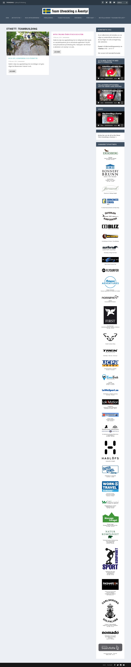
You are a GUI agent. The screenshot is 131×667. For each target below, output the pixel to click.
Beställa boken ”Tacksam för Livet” (112, 18)
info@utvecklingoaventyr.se (112, 46)
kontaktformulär (114, 53)
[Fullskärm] (122, 78)
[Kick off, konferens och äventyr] (28, 43)
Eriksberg (78, 18)
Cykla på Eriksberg (20, 2)
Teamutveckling (64, 18)
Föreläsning (48, 18)
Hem (7, 18)
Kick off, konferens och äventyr (22, 58)
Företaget (90, 18)
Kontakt (109, 665)
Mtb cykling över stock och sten (68, 34)
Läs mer (12, 71)
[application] (110, 72)
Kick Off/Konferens (32, 18)
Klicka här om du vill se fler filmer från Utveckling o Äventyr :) (109, 136)
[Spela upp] (99, 78)
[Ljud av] (119, 78)
